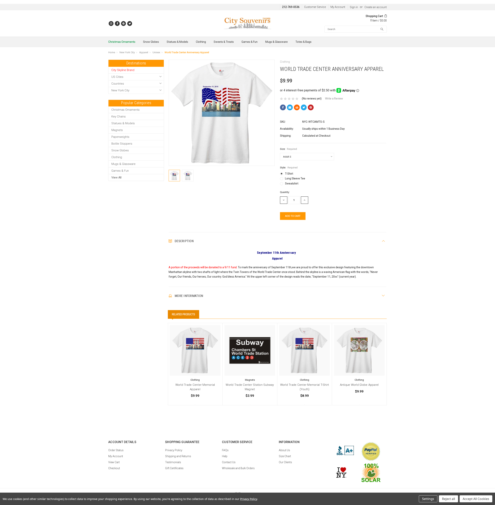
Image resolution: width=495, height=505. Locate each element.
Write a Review (334, 98)
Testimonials (173, 462)
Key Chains (118, 116)
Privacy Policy (173, 450)
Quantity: (285, 192)
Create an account (375, 7)
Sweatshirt (291, 183)
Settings (428, 499)
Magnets (117, 130)
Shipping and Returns (178, 456)
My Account (337, 7)
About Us (284, 450)
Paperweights (120, 137)
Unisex (156, 52)
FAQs (225, 450)
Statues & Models (177, 41)
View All (116, 177)
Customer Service (315, 7)
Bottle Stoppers (121, 143)
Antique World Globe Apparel (359, 385)
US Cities (117, 77)
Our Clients (285, 462)
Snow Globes (151, 41)
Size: (288, 148)
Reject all (448, 499)
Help (224, 456)
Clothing (201, 41)
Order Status (116, 450)
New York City (127, 52)
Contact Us (229, 462)
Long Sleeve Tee (295, 178)
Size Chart (285, 456)
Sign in (354, 7)
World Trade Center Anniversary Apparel (187, 52)
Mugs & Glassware (276, 41)
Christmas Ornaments (121, 41)
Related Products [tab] (183, 314)
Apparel (143, 52)
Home (111, 52)
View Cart (114, 462)
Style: (289, 167)
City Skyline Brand (122, 70)
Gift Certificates (174, 468)
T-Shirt (289, 173)
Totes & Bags (303, 41)
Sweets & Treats (224, 41)
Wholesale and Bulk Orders (238, 468)
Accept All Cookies (476, 499)
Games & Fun (250, 41)
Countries (117, 83)
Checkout (114, 468)
